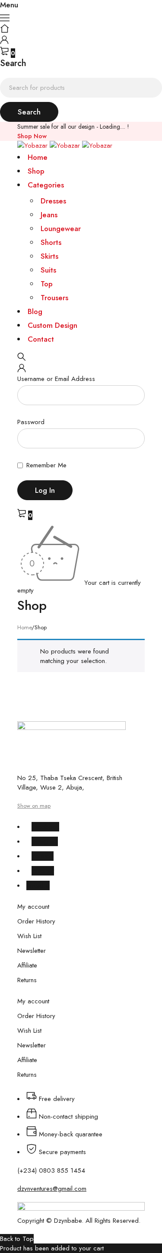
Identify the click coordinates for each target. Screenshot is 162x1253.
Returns (27, 980)
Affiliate (27, 965)
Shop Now (32, 136)
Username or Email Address (56, 379)
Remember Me (45, 465)
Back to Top (17, 1238)
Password (30, 422)
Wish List (29, 936)
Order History (36, 921)
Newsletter (31, 950)
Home (24, 627)
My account (33, 906)
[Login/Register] (4, 42)
